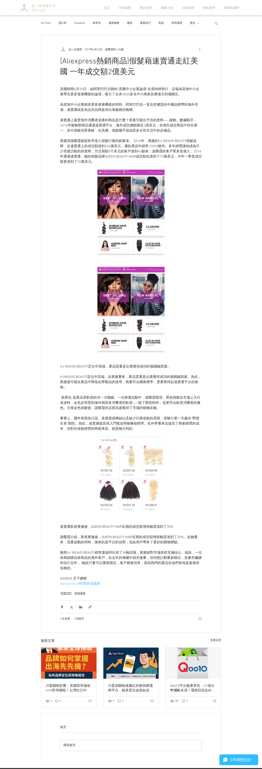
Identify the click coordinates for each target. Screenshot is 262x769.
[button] (216, 23)
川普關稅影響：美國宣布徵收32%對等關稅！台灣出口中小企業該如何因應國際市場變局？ (68, 688)
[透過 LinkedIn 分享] (80, 607)
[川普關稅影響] (68, 663)
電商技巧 (145, 23)
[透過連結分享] (90, 607)
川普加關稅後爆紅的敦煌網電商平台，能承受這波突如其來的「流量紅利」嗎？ (130, 688)
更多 (192, 23)
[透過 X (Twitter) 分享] (71, 607)
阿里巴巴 (66, 593)
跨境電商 (176, 23)
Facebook (79, 23)
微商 (129, 23)
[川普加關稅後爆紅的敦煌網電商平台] (131, 663)
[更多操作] (199, 49)
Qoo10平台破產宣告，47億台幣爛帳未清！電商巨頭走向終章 (192, 688)
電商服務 (114, 23)
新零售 (97, 23)
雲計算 (62, 23)
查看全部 (215, 640)
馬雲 (161, 23)
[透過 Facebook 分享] (62, 607)
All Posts (46, 23)
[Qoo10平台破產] (193, 663)
